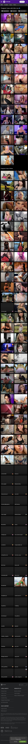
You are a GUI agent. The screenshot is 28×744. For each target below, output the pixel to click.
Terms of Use (3, 693)
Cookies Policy (4, 697)
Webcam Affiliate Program (19, 695)
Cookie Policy (18, 739)
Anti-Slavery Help (4, 702)
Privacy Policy (4, 691)
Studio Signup (17, 693)
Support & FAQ (4, 708)
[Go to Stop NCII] (8, 731)
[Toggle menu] (1, 1)
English (22, 684)
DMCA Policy (3, 695)
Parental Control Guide (5, 700)
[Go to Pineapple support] (2, 731)
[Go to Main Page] (8, 1)
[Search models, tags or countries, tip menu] (26, 4)
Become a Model (17, 691)
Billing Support (4, 710)
